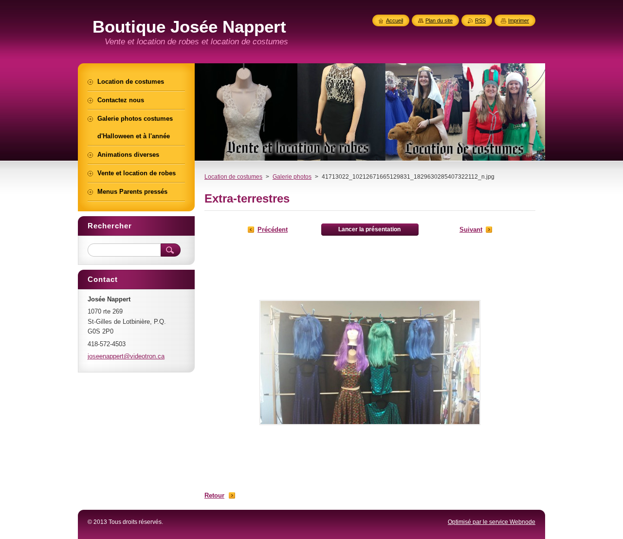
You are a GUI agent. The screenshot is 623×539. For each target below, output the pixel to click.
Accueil (394, 20)
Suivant (470, 229)
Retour (214, 495)
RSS (480, 20)
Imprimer (518, 20)
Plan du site (439, 20)
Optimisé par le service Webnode (491, 522)
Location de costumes (233, 177)
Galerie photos (292, 177)
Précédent (272, 229)
